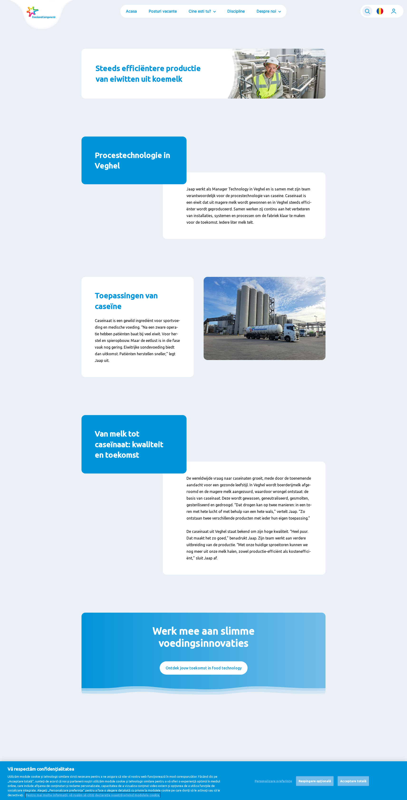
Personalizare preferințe (273, 780)
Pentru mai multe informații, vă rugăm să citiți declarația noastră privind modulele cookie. (93, 795)
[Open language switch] (380, 11)
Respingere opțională (315, 780)
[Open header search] (367, 11)
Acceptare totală (353, 780)
